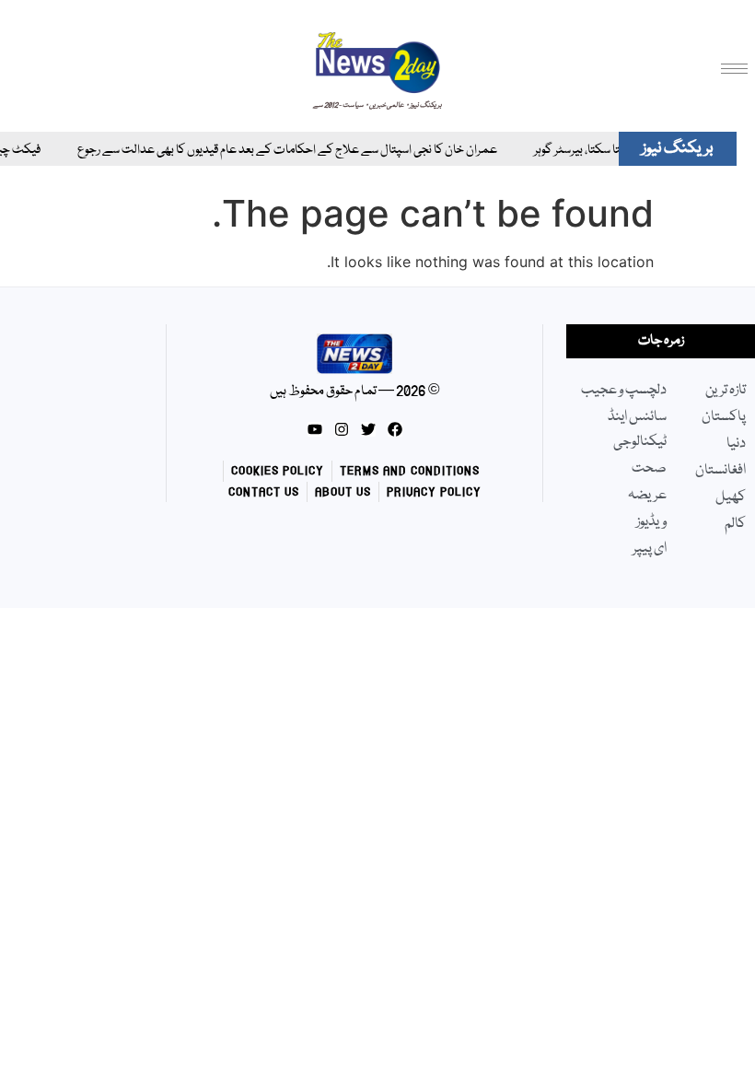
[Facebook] (395, 429)
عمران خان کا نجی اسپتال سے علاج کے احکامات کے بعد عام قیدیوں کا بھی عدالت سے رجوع (276, 150)
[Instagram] (341, 429)
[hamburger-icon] (734, 68)
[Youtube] (315, 429)
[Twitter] (368, 429)
